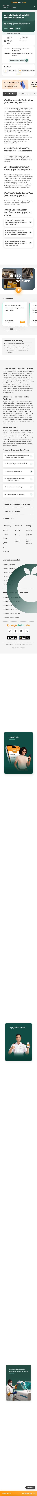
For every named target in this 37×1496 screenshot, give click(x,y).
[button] (34, 7)
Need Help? (30, 1487)
